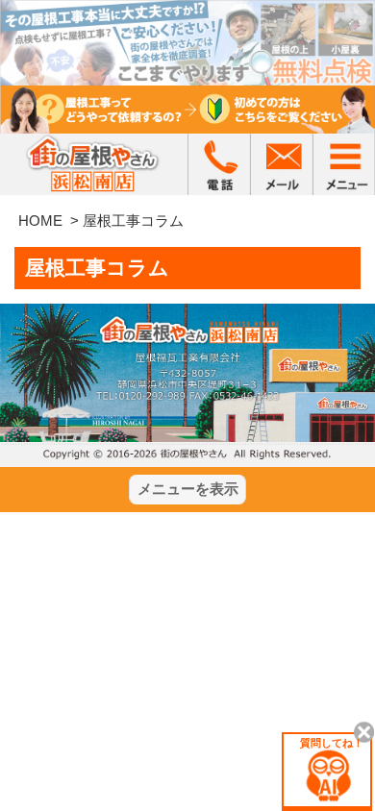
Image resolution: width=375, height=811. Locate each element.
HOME (40, 220)
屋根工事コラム (133, 220)
